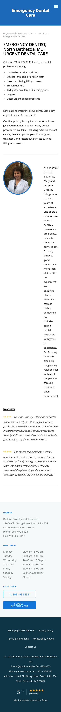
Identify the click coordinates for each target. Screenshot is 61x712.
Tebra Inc (29, 630)
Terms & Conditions (18, 638)
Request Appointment (19, 604)
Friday (23, 568)
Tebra (44, 700)
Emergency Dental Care (14, 36)
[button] (56, 6)
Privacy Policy (46, 630)
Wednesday (24, 560)
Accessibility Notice (43, 638)
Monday (23, 551)
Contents (42, 33)
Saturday (23, 572)
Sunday (16, 577)
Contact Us (30, 646)
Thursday (23, 564)
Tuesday (23, 555)
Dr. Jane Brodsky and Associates (18, 33)
